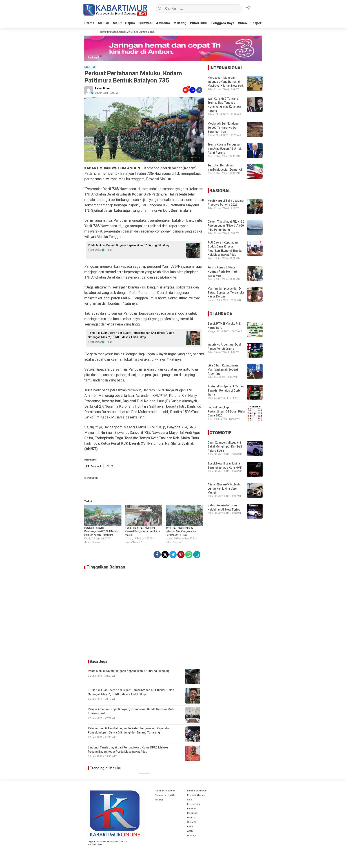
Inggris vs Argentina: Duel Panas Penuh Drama (224, 347)
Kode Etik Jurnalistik (165, 790)
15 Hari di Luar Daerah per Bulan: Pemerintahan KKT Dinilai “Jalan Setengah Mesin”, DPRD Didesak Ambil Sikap (131, 335)
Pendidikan (192, 813)
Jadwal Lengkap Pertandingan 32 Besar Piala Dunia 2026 (226, 411)
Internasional (193, 804)
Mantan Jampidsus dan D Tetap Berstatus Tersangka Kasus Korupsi (226, 292)
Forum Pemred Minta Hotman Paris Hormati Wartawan (222, 272)
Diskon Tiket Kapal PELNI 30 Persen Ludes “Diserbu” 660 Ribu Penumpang (226, 226)
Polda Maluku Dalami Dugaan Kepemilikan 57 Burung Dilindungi (129, 245)
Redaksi (159, 799)
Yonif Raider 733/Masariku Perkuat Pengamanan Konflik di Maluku (142, 531)
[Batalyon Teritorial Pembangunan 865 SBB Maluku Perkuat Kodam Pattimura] (102, 515)
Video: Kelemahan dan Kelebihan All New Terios (224, 507)
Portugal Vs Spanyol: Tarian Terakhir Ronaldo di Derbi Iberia (226, 391)
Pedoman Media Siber (165, 795)
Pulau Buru (198, 23)
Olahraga (191, 835)
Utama (89, 23)
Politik (190, 826)
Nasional (191, 817)
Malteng (180, 23)
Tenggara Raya (222, 23)
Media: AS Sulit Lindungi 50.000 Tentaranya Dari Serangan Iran (223, 128)
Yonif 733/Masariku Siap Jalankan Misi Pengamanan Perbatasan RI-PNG (181, 531)
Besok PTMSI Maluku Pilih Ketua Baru (224, 326)
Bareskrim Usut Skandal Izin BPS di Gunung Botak (119, 32)
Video (242, 23)
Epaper (256, 23)
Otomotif (191, 822)
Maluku (103, 23)
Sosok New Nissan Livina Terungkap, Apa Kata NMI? (225, 466)
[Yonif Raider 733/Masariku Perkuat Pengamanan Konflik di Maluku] (143, 515)
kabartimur (102, 88)
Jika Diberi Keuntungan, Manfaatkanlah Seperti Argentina (223, 370)
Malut (117, 23)
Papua (130, 23)
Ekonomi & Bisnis (196, 795)
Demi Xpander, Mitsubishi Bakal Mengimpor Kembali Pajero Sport (225, 447)
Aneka (190, 831)
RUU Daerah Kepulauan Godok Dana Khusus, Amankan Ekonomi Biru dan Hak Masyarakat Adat (225, 248)
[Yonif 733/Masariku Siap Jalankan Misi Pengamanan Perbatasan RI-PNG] (184, 515)
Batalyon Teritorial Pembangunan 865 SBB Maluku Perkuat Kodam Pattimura (101, 531)
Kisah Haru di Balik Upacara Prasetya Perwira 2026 (226, 203)
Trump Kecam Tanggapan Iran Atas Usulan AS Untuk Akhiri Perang (224, 149)
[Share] (199, 90)
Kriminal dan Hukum (197, 790)
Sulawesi (145, 23)
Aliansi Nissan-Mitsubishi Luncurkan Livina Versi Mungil (224, 489)
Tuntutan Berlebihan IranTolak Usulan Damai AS (225, 168)
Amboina (163, 23)
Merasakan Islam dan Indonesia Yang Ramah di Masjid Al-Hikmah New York (225, 82)
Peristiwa (191, 808)
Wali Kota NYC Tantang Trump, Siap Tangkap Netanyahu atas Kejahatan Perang (225, 105)
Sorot (189, 799)
